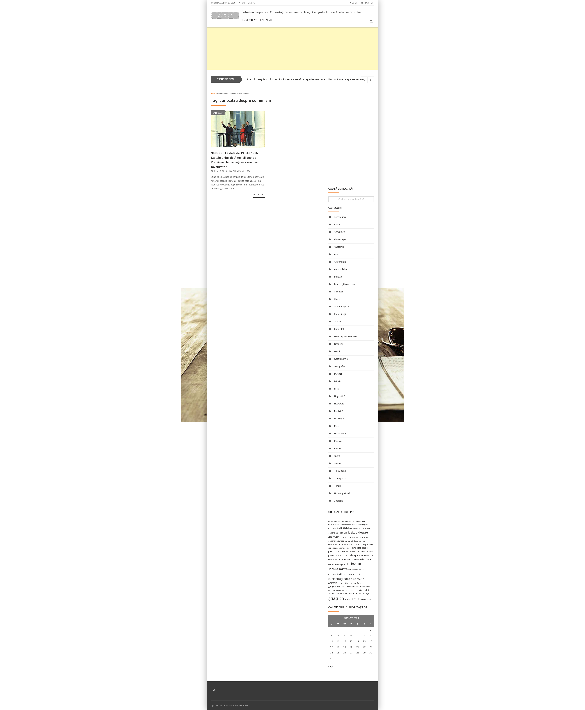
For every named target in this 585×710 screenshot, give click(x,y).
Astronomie (340, 261)
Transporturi (340, 478)
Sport (337, 455)
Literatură (339, 403)
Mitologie (339, 418)
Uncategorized (342, 493)
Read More (259, 194)
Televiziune (340, 470)
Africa (330, 521)
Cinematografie (342, 306)
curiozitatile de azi (356, 569)
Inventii (338, 373)
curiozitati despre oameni (339, 548)
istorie (356, 586)
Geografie (339, 366)
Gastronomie (341, 358)
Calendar (266, 20)
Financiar (338, 343)
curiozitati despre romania (354, 555)
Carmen (237, 171)
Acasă (242, 2)
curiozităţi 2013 (339, 579)
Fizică (337, 351)
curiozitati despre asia (350, 537)
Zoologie (338, 500)
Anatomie (339, 246)
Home (214, 93)
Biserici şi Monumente (345, 284)
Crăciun (338, 321)
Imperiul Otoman (345, 586)
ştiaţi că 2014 (365, 599)
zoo (359, 593)
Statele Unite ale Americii (339, 593)
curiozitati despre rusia (339, 559)
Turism (337, 485)
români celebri (362, 590)
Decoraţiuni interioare (345, 336)
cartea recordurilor (347, 525)
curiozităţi (355, 574)
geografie (333, 586)
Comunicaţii (340, 313)
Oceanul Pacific (348, 590)
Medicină (338, 411)
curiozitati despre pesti (345, 551)
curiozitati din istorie (361, 559)
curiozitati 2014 (338, 528)
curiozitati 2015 (356, 528)
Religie (337, 448)
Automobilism (341, 269)
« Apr (331, 666)
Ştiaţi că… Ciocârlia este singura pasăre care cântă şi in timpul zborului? (286, 79)
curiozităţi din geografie (349, 583)
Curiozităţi (249, 20)
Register (368, 2)
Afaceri (337, 224)
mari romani (365, 586)
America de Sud (351, 521)
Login (355, 2)
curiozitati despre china (355, 541)
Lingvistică (339, 396)
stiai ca (353, 593)
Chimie (337, 299)
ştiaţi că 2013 (352, 599)
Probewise (245, 705)
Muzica (337, 425)
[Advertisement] (292, 48)
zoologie (365, 593)
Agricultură (339, 231)
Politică (338, 440)
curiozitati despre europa (340, 544)
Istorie (337, 381)
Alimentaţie (340, 239)
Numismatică (340, 433)
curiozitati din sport (336, 564)
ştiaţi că (336, 598)
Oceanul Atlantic (335, 590)
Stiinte (337, 463)
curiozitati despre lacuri (363, 544)
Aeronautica (340, 216)
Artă (336, 254)
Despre (251, 2)
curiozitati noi (337, 574)
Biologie (338, 276)
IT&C (336, 388)
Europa (363, 583)
